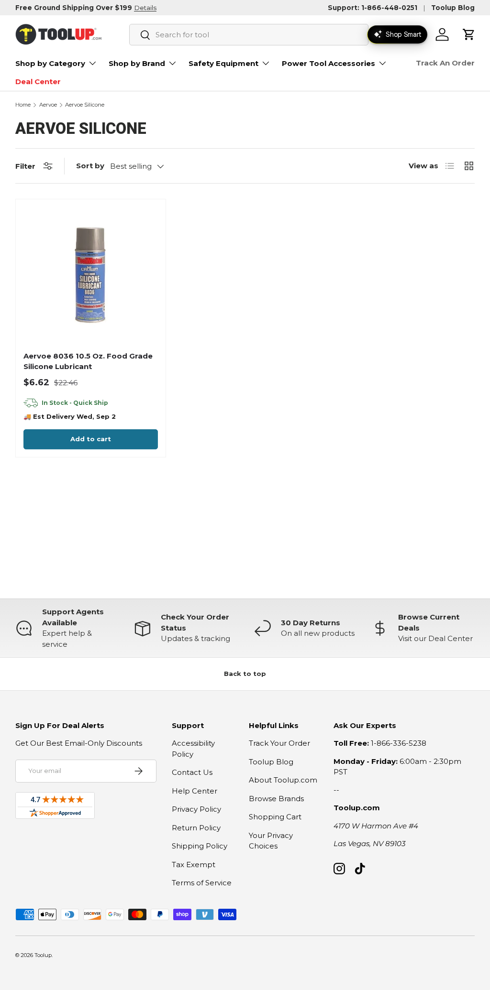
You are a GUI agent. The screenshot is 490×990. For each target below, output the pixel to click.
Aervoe (48, 105)
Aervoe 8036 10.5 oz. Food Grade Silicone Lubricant (88, 361)
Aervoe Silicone (84, 105)
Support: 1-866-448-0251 (372, 7)
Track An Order (445, 62)
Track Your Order (279, 743)
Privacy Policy (196, 809)
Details (145, 7)
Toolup (43, 955)
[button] (468, 34)
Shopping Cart (275, 816)
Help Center (194, 790)
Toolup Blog (453, 7)
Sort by (90, 165)
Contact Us (192, 772)
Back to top (245, 673)
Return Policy (196, 827)
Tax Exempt (193, 864)
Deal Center (38, 81)
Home (23, 105)
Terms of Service (202, 882)
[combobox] (248, 34)
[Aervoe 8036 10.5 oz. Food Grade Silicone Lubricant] (90, 274)
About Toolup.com (283, 779)
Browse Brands (276, 798)
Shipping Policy (199, 845)
